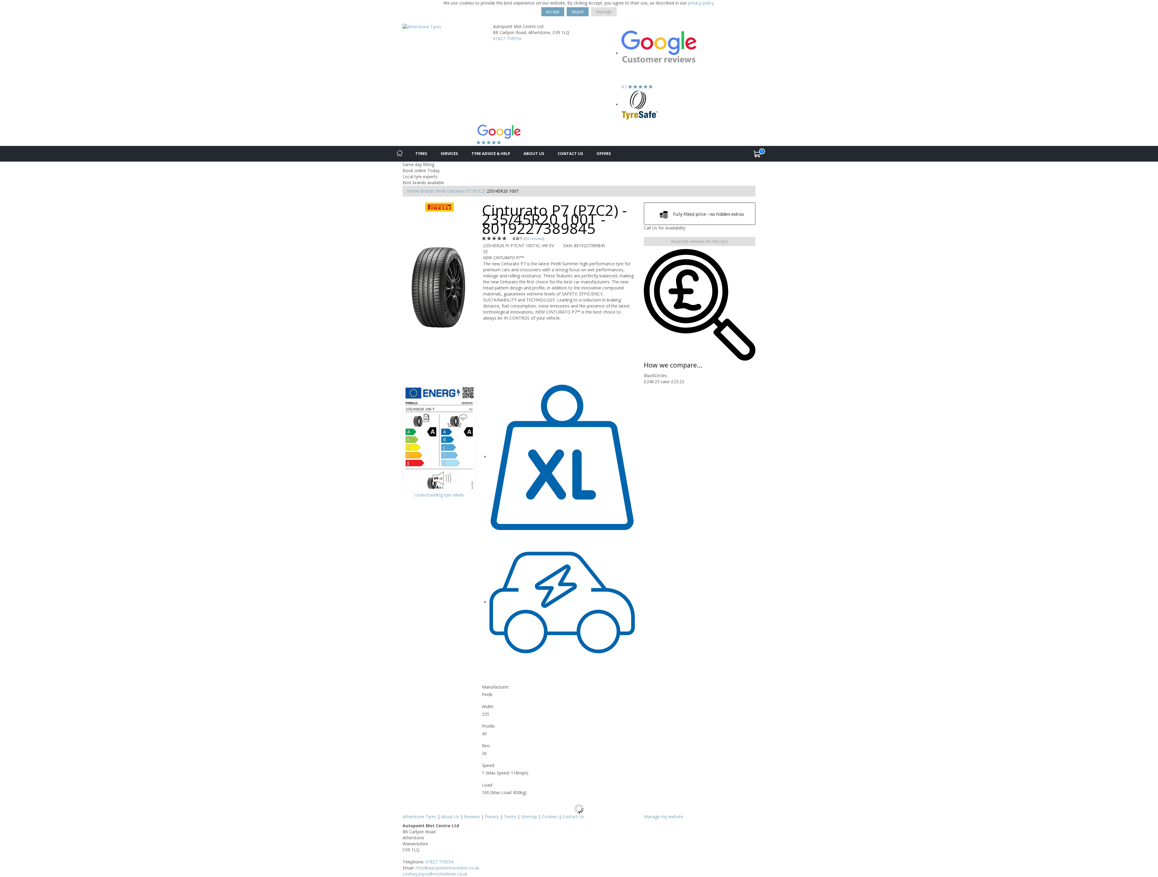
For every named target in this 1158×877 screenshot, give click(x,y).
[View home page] (422, 26)
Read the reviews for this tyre (699, 241)
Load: (487, 785)
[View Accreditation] (639, 104)
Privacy (492, 816)
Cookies (550, 816)
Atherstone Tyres (419, 816)
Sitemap (529, 816)
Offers (603, 153)
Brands (427, 191)
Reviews (472, 816)
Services (449, 153)
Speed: (488, 765)
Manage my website (663, 816)
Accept (552, 11)
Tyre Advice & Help (490, 153)
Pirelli (440, 191)
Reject (577, 11)
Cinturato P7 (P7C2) (466, 191)
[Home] (400, 154)
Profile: (488, 726)
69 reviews (534, 238)
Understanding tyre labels (439, 495)
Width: (488, 706)
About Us (534, 153)
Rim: (486, 746)
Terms (510, 816)
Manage (604, 11)
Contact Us (570, 153)
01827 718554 (507, 38)
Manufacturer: (495, 687)
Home (413, 191)
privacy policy (701, 3)
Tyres (421, 153)
